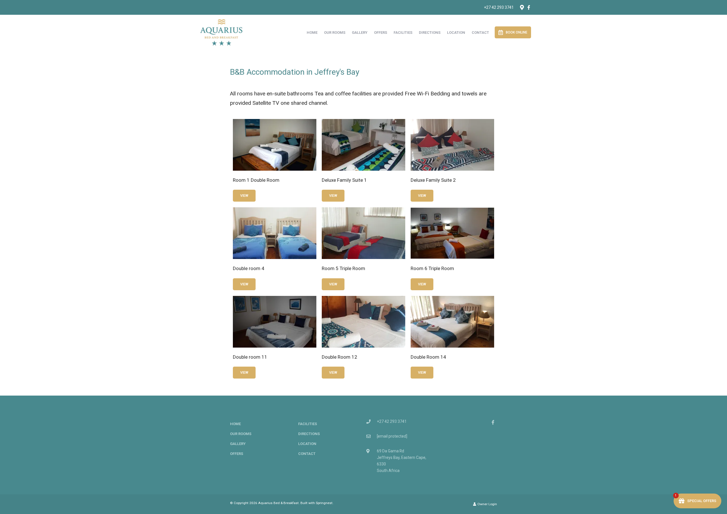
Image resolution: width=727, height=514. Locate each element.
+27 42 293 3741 (499, 7)
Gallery (359, 32)
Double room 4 (248, 268)
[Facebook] (529, 7)
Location (456, 32)
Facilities (403, 32)
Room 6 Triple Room (432, 268)
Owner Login (487, 504)
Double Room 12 (339, 357)
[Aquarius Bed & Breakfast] (221, 32)
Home (312, 32)
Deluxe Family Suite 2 (433, 180)
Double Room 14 (428, 357)
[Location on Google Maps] (521, 7)
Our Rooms (334, 32)
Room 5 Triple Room (343, 268)
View (244, 196)
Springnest (324, 503)
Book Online (516, 32)
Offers (380, 32)
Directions (429, 32)
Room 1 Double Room (256, 180)
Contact (480, 32)
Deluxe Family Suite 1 (344, 180)
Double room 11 (250, 357)
